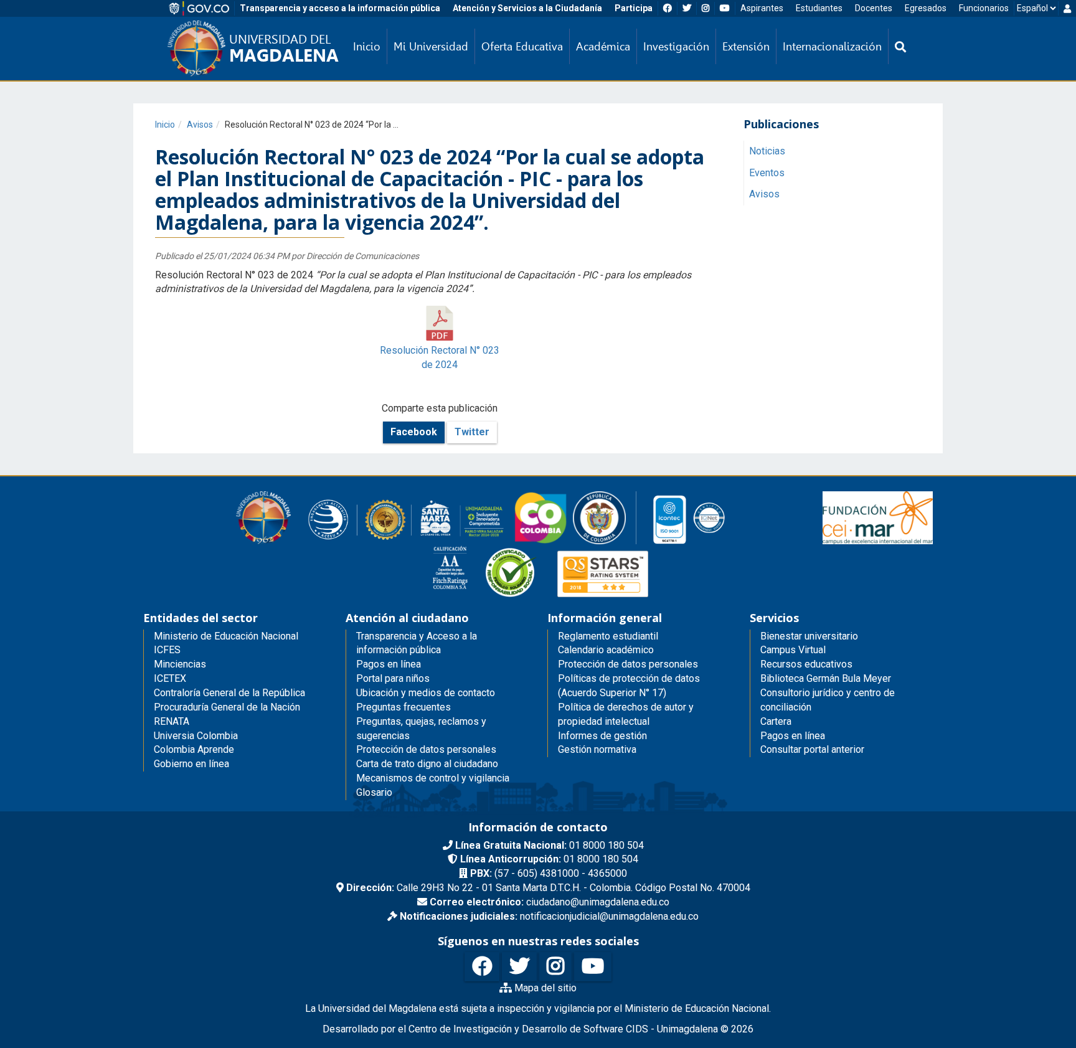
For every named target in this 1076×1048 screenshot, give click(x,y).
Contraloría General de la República (229, 693)
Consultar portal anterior (812, 749)
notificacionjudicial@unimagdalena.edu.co (549, 916)
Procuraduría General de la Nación (227, 707)
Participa (634, 8)
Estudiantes (819, 8)
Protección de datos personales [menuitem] (426, 749)
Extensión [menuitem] (746, 46)
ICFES (167, 650)
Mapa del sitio (544, 988)
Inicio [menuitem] (366, 46)
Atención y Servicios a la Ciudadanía (527, 8)
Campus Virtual (793, 650)
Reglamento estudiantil (608, 636)
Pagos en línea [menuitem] (388, 664)
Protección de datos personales (628, 664)
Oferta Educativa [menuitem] (522, 46)
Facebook (413, 432)
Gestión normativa (597, 749)
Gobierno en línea (191, 764)
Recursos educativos (806, 664)
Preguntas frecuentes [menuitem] (403, 707)
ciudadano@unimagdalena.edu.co (549, 902)
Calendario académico (606, 650)
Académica (603, 46)
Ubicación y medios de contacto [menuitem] (425, 693)
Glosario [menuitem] (374, 792)
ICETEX (170, 678)
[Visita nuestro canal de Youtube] (592, 966)
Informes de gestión (602, 736)
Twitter (472, 432)
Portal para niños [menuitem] (393, 678)
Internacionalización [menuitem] (832, 46)
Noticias (767, 150)
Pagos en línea (792, 736)
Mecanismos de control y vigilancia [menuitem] (432, 778)
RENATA (171, 721)
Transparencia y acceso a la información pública (340, 8)
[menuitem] (900, 47)
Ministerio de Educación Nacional (226, 636)
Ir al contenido (32, 9)
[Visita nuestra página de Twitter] (519, 966)
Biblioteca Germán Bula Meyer (825, 678)
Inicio (165, 125)
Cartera (775, 721)
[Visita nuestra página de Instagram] (555, 966)
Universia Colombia (196, 736)
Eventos (767, 172)
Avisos (200, 125)
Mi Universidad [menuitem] (431, 46)
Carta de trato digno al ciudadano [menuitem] (427, 764)
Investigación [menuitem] (676, 46)
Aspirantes (761, 8)
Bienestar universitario (809, 636)
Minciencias (180, 664)
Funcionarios (984, 8)
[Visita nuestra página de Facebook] (482, 966)
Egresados (925, 8)
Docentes (873, 8)
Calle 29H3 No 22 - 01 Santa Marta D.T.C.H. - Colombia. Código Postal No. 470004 (548, 888)
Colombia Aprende (194, 749)
